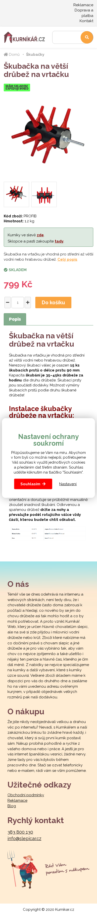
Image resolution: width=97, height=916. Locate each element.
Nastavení (68, 484)
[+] (28, 302)
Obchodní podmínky (25, 795)
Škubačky (35, 54)
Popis (15, 320)
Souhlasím (30, 484)
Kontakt (86, 21)
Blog (11, 806)
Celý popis (67, 259)
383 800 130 (20, 832)
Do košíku (53, 302)
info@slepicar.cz (24, 838)
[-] (7, 302)
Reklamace (83, 5)
